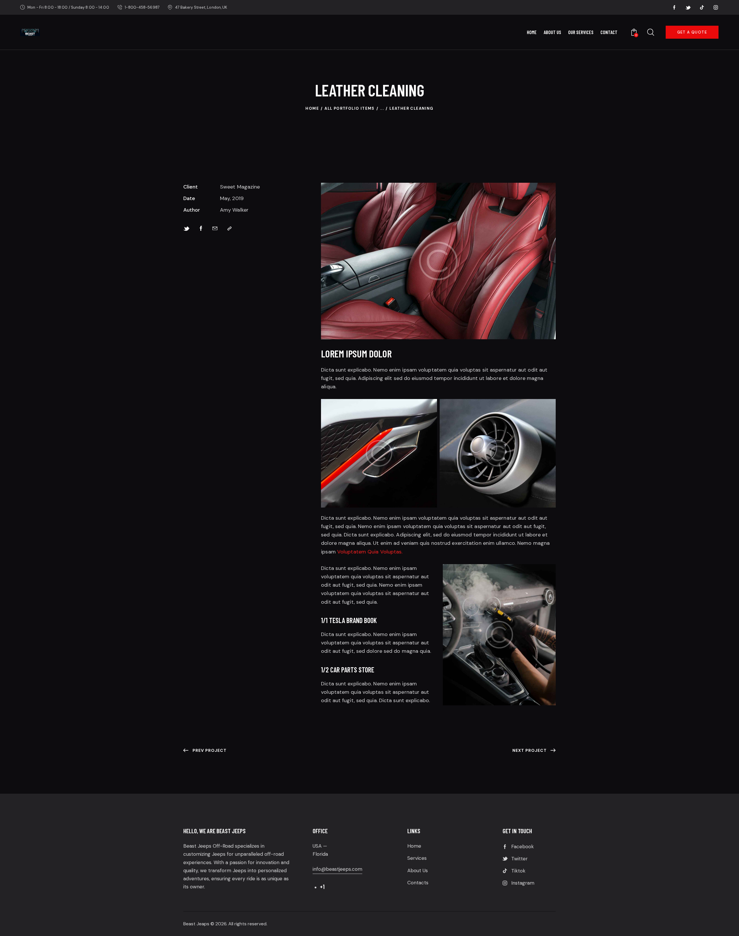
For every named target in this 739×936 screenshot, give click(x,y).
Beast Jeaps (196, 924)
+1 (322, 886)
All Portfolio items (349, 108)
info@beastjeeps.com (337, 869)
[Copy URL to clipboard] (229, 228)
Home (312, 108)
